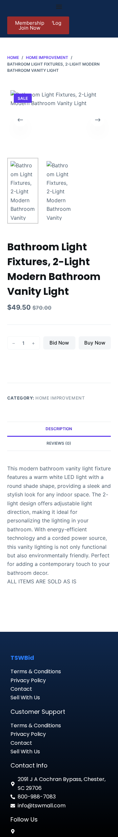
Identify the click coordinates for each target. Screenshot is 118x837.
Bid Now (59, 343)
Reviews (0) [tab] (59, 443)
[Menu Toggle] (59, 6)
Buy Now (94, 343)
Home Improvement (60, 398)
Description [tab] (59, 428)
